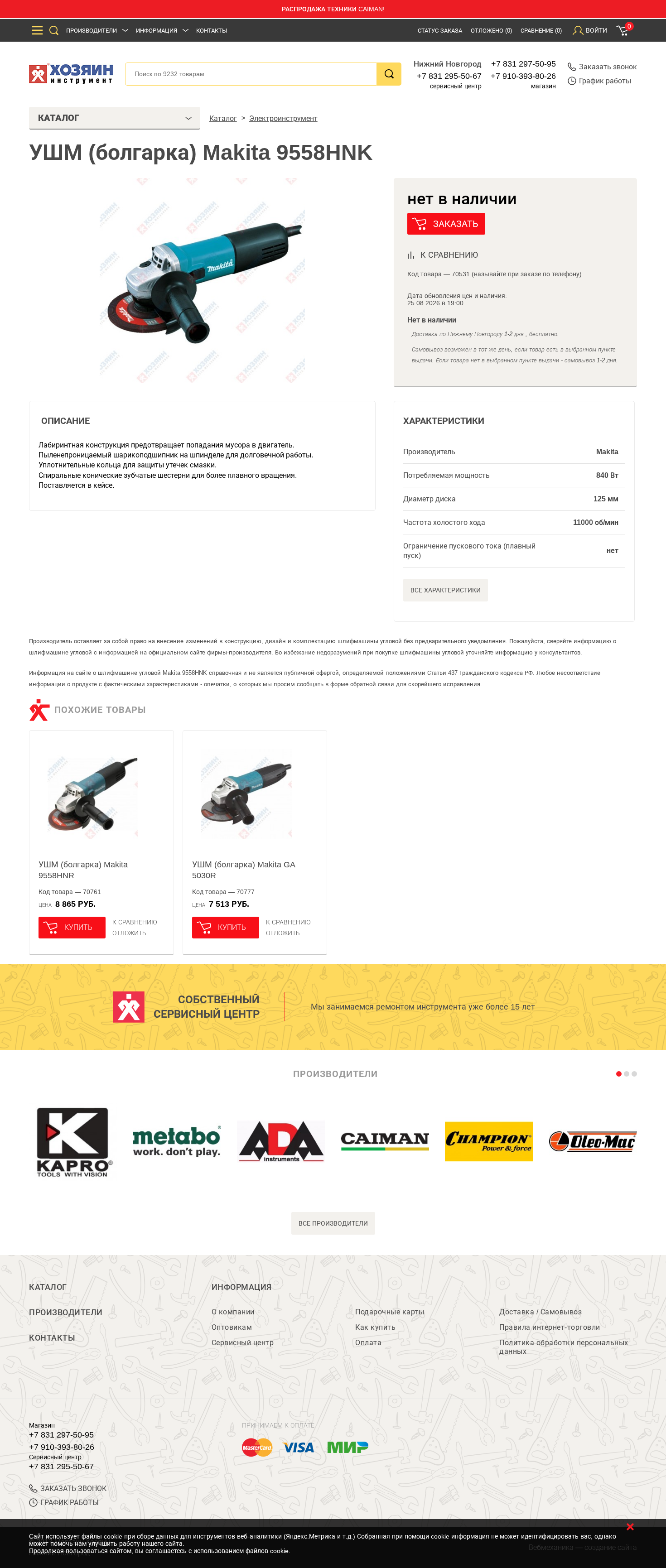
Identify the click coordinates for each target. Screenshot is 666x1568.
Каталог (48, 1287)
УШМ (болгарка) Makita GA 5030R (243, 870)
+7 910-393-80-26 (523, 76)
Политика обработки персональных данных (563, 1347)
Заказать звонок (608, 67)
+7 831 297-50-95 (523, 63)
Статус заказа (440, 30)
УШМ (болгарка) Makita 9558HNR (83, 870)
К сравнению (134, 922)
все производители (333, 1223)
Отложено (491, 30)
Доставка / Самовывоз (540, 1312)
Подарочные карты (389, 1312)
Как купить (375, 1327)
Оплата (368, 1343)
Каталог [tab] (58, 118)
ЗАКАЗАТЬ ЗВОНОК (73, 1488)
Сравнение (541, 30)
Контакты (211, 30)
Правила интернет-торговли (549, 1327)
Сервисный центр (243, 1343)
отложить (129, 933)
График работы (605, 81)
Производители (91, 30)
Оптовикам (232, 1327)
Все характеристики (445, 590)
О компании (233, 1312)
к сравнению (449, 255)
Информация (156, 30)
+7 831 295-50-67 (449, 76)
